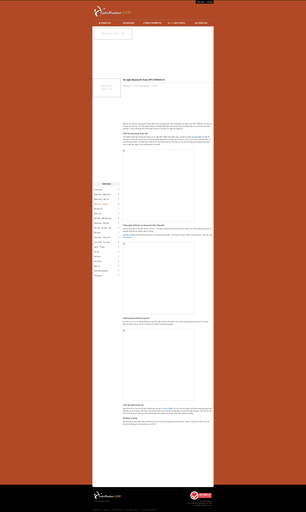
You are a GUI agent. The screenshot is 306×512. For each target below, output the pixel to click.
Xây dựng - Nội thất (101, 223)
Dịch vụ (97, 266)
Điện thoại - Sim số (101, 199)
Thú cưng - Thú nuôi (102, 242)
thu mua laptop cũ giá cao (131, 510)
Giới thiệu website (101, 271)
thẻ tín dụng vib (117, 510)
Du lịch (96, 251)
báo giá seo (107, 510)
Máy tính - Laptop (101, 204)
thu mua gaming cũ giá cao (149, 510)
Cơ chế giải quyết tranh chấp (202, 505)
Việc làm (97, 256)
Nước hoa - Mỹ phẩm (102, 194)
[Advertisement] (178, 11)
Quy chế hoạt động (205, 501)
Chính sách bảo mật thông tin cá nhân (199, 503)
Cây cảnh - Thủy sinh (102, 237)
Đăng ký (209, 2)
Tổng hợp (97, 275)
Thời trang (98, 189)
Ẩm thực (97, 232)
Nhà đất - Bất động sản (103, 218)
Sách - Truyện (99, 247)
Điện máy (97, 213)
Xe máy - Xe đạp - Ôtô (102, 228)
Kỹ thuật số (98, 208)
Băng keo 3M (97, 510)
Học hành (97, 261)
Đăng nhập (200, 2)
